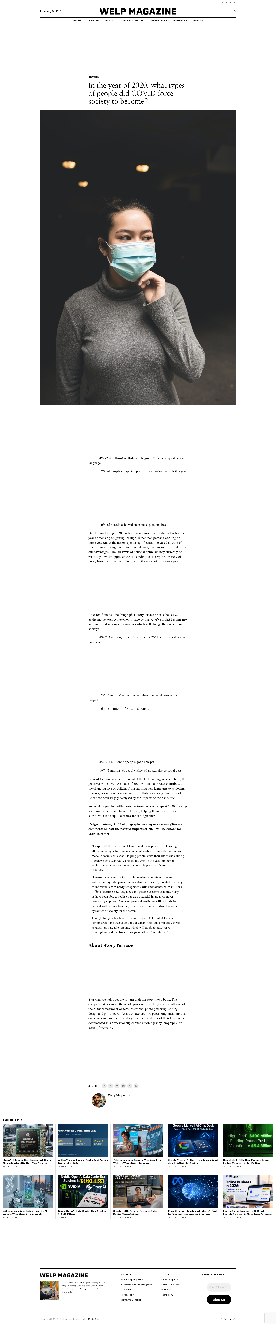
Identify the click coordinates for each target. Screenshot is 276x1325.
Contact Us (126, 1289)
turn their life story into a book (149, 999)
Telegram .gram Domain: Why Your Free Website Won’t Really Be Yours (137, 1161)
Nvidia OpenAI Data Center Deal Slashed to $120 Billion (82, 1212)
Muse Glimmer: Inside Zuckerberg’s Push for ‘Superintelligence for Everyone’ (192, 1212)
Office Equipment (170, 1279)
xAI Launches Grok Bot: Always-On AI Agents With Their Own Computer (25, 1212)
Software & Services (171, 1284)
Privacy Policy (127, 1294)
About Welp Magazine (132, 1279)
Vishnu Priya (11, 1167)
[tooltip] (223, 2)
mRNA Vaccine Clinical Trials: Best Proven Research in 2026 (83, 1161)
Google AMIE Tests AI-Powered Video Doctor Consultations (135, 1212)
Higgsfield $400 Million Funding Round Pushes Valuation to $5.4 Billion (246, 1161)
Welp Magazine (119, 1095)
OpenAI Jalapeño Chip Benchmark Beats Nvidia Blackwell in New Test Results (27, 1161)
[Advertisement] (138, 47)
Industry (93, 77)
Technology (167, 1294)
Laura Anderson (123, 1167)
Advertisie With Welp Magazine (136, 1284)
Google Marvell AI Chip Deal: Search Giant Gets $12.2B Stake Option (193, 1161)
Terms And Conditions (132, 1299)
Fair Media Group (92, 1319)
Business (166, 1289)
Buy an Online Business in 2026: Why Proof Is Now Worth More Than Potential (247, 1212)
